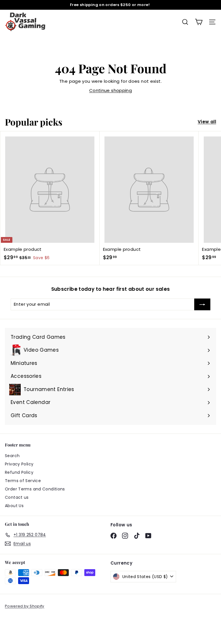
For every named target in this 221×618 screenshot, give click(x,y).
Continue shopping (110, 90)
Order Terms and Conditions (35, 489)
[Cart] (198, 22)
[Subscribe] (202, 304)
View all (207, 122)
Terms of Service (23, 481)
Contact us (17, 497)
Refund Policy (19, 472)
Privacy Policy (19, 464)
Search (12, 456)
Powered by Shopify (24, 606)
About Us (14, 506)
